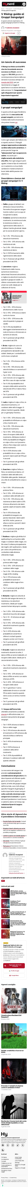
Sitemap (17, 1162)
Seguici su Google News (20, 1165)
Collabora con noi (6, 1163)
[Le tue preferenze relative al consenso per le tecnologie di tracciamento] (2, 1185)
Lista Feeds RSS (19, 1161)
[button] (14, 101)
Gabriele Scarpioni (12, 27)
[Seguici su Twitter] (22, 1145)
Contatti (3, 1161)
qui (16, 122)
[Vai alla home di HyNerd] (8, 4)
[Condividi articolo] (18, 33)
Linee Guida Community (18, 1158)
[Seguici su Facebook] (2, 1145)
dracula (4, 714)
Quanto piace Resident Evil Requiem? (11, 1016)
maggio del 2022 (7, 82)
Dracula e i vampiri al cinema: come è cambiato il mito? (12, 1087)
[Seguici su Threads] (7, 1145)
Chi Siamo (4, 1157)
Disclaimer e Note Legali (6, 1171)
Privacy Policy (4, 1177)
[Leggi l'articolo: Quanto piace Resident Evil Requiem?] (14, 1000)
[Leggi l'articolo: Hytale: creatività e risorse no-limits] (14, 1036)
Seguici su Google (20, 1168)
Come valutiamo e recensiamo (6, 1166)
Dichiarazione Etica (6, 1168)
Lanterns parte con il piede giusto (14, 835)
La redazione (5, 1159)
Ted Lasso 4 (7, 846)
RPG (3, 880)
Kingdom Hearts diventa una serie (14, 828)
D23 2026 (6, 841)
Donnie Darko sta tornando (12, 821)
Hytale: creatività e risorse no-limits (12, 1051)
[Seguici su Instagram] (12, 1145)
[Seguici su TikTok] (17, 1145)
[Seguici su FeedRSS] (2, 1150)
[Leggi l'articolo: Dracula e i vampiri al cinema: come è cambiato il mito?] (14, 1071)
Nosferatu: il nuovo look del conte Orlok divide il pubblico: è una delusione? (13, 1123)
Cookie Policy (13, 1177)
